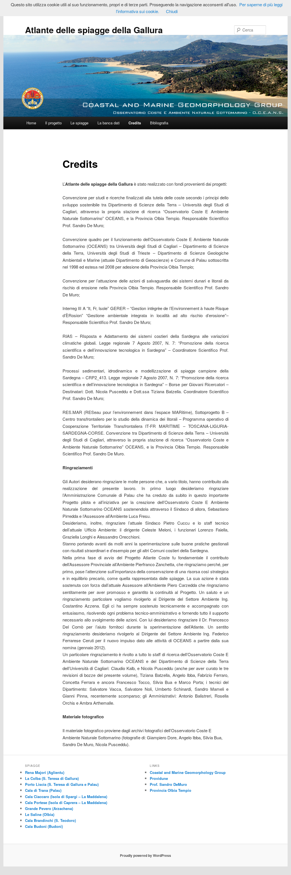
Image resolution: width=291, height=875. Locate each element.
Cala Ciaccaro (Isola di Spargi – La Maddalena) (66, 796)
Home (31, 122)
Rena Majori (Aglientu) (44, 772)
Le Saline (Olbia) (39, 814)
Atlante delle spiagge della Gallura (94, 30)
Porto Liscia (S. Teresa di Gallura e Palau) (62, 784)
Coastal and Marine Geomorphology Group (188, 772)
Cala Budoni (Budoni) (44, 826)
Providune (159, 778)
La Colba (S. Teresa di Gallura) (52, 778)
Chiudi (172, 11)
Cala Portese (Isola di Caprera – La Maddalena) (66, 802)
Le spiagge (79, 122)
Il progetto (53, 122)
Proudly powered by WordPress (145, 855)
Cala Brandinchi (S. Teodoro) (50, 820)
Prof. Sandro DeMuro (168, 784)
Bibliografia (159, 122)
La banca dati (108, 122)
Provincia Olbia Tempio (170, 790)
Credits (134, 122)
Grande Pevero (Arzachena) (49, 808)
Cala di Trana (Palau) (43, 790)
